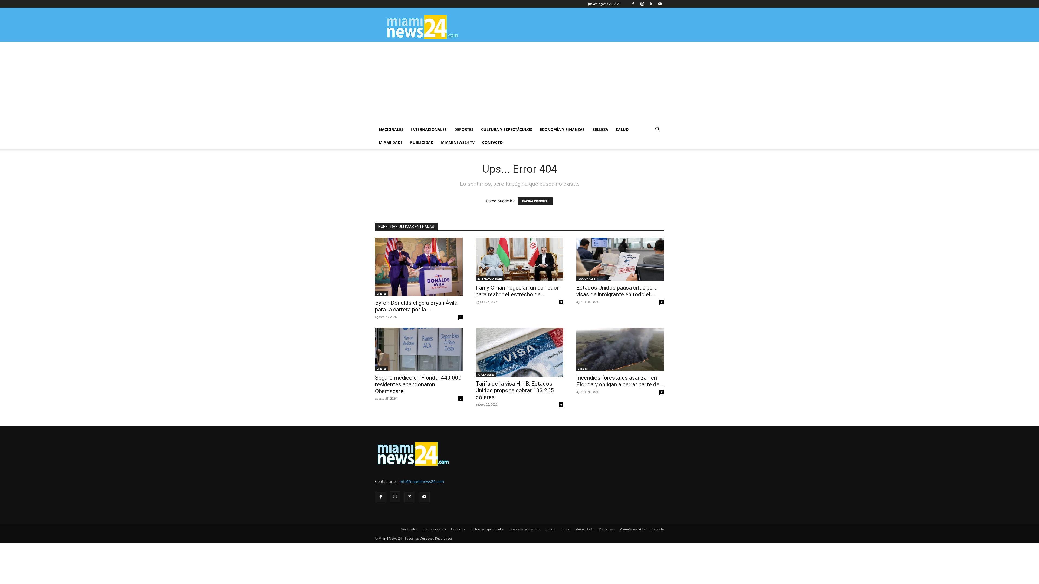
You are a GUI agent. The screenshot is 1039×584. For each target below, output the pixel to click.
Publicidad (421, 142)
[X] (651, 4)
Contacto (492, 142)
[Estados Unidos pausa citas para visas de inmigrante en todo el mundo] (620, 259)
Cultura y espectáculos (506, 129)
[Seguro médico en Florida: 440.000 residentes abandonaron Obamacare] (419, 349)
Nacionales (391, 129)
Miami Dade (391, 142)
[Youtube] (660, 4)
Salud (622, 129)
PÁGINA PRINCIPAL (535, 201)
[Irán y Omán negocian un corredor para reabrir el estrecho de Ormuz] (519, 259)
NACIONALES (586, 278)
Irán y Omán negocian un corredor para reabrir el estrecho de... (517, 291)
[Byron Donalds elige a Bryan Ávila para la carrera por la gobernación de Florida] (419, 267)
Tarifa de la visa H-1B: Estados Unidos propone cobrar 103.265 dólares (515, 390)
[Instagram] (642, 4)
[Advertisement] (519, 82)
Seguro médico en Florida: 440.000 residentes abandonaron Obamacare (418, 384)
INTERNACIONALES (489, 278)
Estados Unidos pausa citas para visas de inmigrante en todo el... (616, 291)
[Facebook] (633, 4)
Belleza (600, 129)
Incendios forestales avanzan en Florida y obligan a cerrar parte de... (619, 381)
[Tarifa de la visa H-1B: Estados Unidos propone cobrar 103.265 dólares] (519, 352)
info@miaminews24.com (422, 481)
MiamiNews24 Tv (458, 142)
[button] (657, 129)
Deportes (464, 129)
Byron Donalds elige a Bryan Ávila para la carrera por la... (416, 306)
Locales (381, 294)
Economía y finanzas (562, 129)
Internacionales (429, 129)
